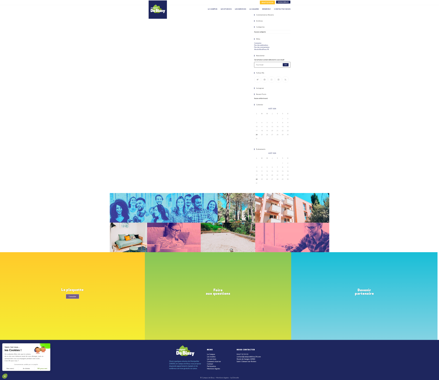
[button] (5, 376)
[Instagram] (271, 79)
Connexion (257, 43)
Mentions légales (213, 369)
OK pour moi (42, 368)
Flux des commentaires (261, 47)
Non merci (10, 368)
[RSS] (285, 79)
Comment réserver (214, 361)
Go (285, 65)
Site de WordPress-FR (261, 49)
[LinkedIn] (278, 79)
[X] (257, 79)
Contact (210, 364)
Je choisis (26, 368)
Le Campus (211, 354)
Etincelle (236, 378)
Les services (211, 359)
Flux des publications (261, 45)
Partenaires (211, 366)
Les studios (211, 357)
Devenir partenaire (364, 292)
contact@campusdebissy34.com (249, 357)
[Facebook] (264, 79)
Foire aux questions (218, 292)
